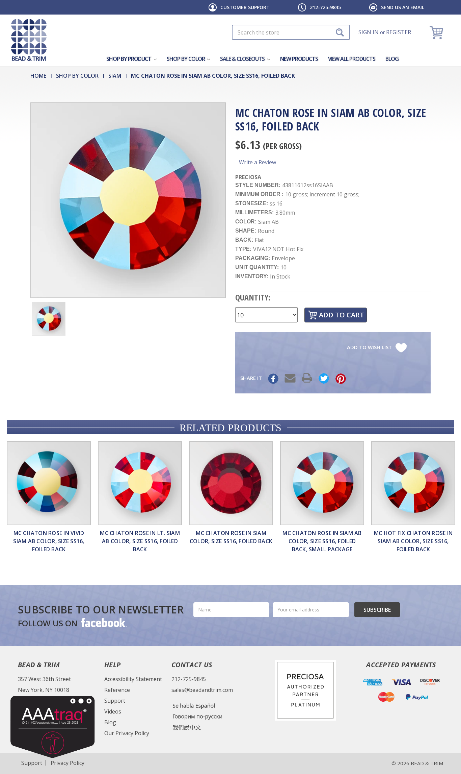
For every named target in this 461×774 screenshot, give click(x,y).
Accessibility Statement (133, 679)
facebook (103, 622)
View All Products (351, 59)
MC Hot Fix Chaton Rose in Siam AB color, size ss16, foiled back (413, 541)
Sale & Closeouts (243, 59)
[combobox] (291, 32)
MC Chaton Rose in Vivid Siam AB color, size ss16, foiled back (48, 541)
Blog (392, 59)
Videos (112, 711)
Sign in (368, 32)
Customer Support (245, 7)
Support (114, 700)
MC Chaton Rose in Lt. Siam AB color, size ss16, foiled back (140, 541)
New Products (299, 59)
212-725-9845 (325, 7)
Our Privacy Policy (126, 733)
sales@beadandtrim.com (202, 690)
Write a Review (257, 162)
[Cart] (437, 32)
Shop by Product (129, 59)
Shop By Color (186, 59)
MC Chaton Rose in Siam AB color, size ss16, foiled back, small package (321, 541)
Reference (117, 690)
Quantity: (252, 297)
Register (398, 32)
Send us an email (402, 7)
